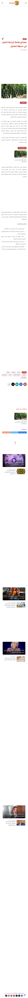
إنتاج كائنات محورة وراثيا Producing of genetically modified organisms (10, 605)
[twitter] (19, 996)
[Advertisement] (14, 23)
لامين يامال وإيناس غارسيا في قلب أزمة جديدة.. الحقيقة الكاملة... (14, 597)
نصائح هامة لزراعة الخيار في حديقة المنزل (21, 161)
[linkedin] (11, 996)
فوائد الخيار (24, 377)
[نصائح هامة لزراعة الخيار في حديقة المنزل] (20, 154)
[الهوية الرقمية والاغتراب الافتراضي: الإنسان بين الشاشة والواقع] (21, 823)
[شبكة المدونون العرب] (14, 3)
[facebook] (22, 996)
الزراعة (23, 102)
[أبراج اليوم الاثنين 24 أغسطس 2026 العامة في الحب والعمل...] (21, 471)
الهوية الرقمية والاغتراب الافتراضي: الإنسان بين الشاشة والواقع (10, 823)
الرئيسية (13, 372)
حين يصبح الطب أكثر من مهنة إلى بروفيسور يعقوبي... (15, 815)
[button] (20, 384)
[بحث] (2, 3)
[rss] (4, 996)
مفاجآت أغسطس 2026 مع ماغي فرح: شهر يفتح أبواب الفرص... (14, 651)
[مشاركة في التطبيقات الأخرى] (9, 384)
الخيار (19, 372)
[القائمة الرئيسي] (26, 3)
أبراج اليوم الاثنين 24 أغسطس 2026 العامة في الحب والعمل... (10, 472)
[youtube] (9, 996)
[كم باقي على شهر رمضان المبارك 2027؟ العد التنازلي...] (21, 659)
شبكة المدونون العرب (8, 993)
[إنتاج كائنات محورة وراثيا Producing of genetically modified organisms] (21, 605)
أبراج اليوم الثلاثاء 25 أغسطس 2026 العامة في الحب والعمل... (14, 464)
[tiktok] (6, 996)
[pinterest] (14, 996)
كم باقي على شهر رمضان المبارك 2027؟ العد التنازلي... (9, 659)
